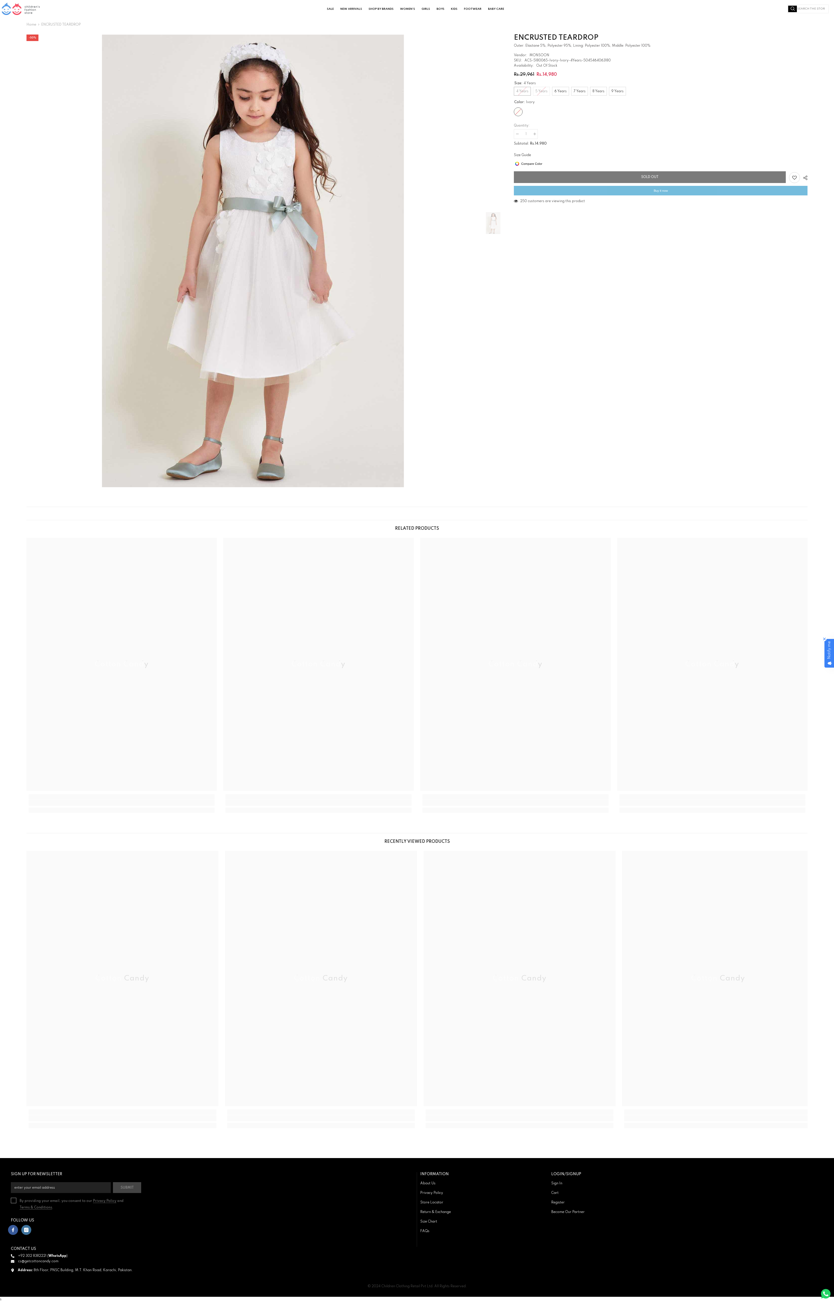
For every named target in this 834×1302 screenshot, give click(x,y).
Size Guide (522, 155)
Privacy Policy (104, 1201)
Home (31, 24)
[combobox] (808, 9)
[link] (122, 803)
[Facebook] (13, 1230)
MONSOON (539, 55)
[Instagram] (26, 1230)
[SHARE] (804, 178)
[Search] (808, 9)
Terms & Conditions (36, 1207)
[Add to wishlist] (794, 177)
